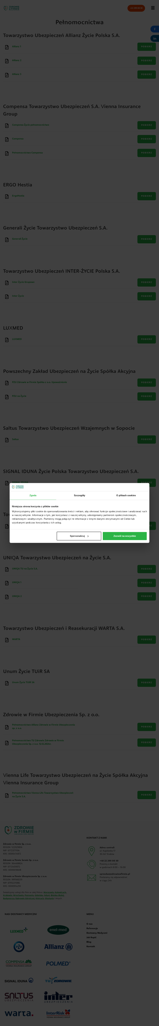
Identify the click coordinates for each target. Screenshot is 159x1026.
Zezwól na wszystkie (125, 536)
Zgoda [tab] (33, 495)
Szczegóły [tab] (79, 495)
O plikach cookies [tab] (126, 495)
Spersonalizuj (77, 536)
